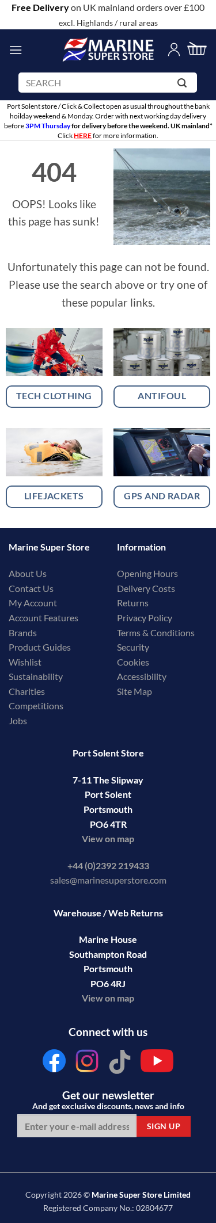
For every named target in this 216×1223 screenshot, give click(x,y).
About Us (28, 573)
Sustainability (36, 676)
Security (133, 646)
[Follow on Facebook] (55, 1063)
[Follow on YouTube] (157, 1063)
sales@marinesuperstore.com (108, 879)
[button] (15, 50)
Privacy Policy (144, 617)
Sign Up (163, 1126)
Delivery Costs (146, 588)
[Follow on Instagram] (87, 1063)
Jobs (18, 720)
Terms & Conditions (156, 632)
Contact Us (31, 588)
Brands (23, 632)
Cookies (133, 661)
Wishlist (25, 661)
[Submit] (184, 85)
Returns (133, 602)
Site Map (134, 691)
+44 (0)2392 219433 (108, 865)
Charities (28, 691)
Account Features (43, 617)
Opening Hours (147, 573)
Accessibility (141, 676)
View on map (108, 838)
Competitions (36, 705)
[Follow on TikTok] (120, 1063)
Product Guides (40, 646)
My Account (33, 602)
